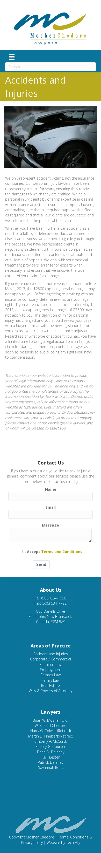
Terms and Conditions (61, 551)
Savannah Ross (50, 767)
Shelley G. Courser (50, 746)
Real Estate (50, 685)
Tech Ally (73, 842)
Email (51, 507)
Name (50, 489)
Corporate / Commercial (50, 659)
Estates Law (51, 674)
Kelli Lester (51, 757)
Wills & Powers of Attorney (50, 690)
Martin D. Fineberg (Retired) (50, 736)
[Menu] (11, 56)
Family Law (51, 680)
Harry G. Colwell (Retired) (50, 730)
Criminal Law (50, 664)
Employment (50, 669)
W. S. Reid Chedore (50, 725)
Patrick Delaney (50, 762)
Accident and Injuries (50, 653)
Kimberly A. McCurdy (50, 741)
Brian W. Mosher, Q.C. (50, 720)
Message (50, 525)
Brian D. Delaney (50, 751)
